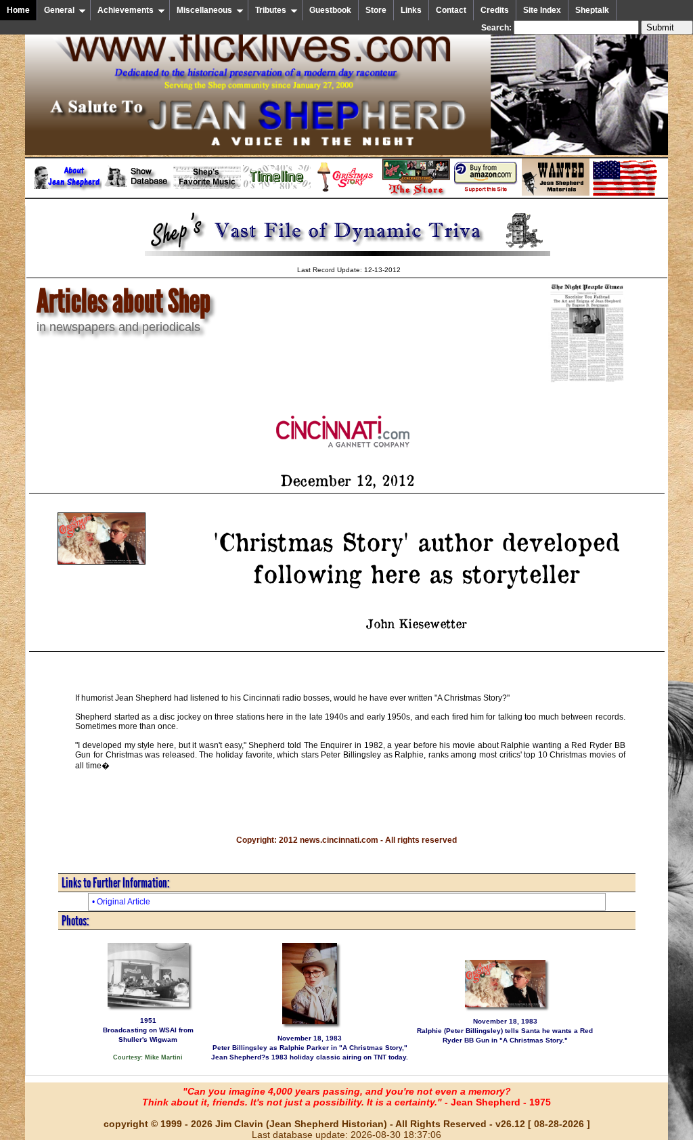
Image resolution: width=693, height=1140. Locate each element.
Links (411, 10)
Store (375, 10)
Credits (494, 10)
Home (18, 10)
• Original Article (121, 901)
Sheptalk (592, 10)
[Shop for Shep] (416, 193)
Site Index (542, 10)
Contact (451, 10)
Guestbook (330, 10)
